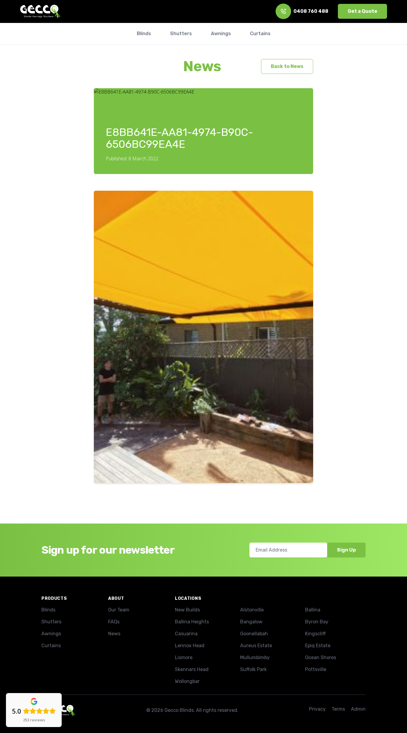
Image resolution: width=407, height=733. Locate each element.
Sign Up (346, 550)
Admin (358, 709)
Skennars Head (192, 669)
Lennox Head (189, 645)
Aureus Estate (256, 645)
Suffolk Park (253, 669)
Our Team (118, 610)
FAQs (113, 622)
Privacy (317, 709)
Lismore (183, 657)
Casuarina (186, 633)
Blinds (48, 610)
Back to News (287, 66)
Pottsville (315, 669)
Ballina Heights (192, 622)
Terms (338, 709)
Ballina (312, 610)
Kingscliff (315, 633)
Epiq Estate (317, 645)
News (202, 66)
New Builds (187, 610)
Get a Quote (362, 11)
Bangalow (251, 622)
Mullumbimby (255, 657)
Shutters (51, 622)
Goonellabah (254, 633)
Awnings (51, 633)
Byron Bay (316, 622)
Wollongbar (187, 681)
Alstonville (252, 610)
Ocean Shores (320, 657)
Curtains (51, 645)
